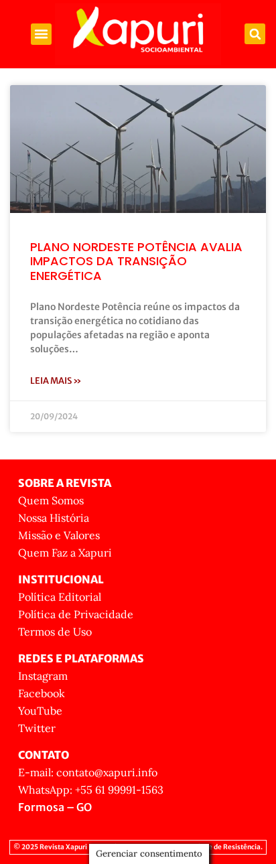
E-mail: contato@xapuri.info (87, 772)
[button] (41, 34)
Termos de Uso (55, 631)
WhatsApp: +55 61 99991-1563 (90, 789)
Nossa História (53, 517)
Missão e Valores (59, 535)
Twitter (37, 728)
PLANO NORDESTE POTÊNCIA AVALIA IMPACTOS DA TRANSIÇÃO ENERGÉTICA (136, 261)
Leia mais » (56, 380)
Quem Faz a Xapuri (65, 552)
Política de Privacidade (75, 614)
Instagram (43, 675)
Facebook (41, 693)
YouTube (40, 710)
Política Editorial (59, 596)
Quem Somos (51, 500)
